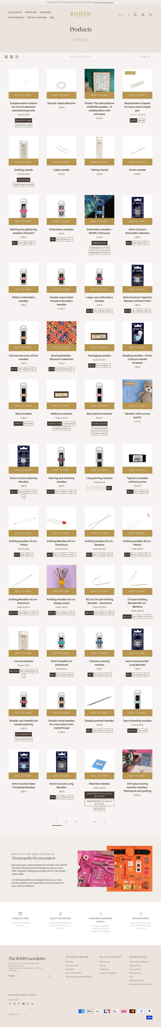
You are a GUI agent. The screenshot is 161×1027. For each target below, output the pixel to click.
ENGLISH (14, 1014)
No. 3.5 (52, 613)
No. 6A (92, 365)
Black (141, 120)
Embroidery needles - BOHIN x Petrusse (99, 231)
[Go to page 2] (104, 822)
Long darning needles (99, 478)
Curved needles (23, 661)
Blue (51, 369)
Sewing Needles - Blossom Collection (61, 357)
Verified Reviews (136, 980)
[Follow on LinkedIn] (32, 1003)
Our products (15, 12)
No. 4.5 (67, 613)
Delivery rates (135, 973)
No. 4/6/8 (143, 730)
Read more (80, 39)
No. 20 (97, 311)
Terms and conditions (103, 2)
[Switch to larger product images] (6, 57)
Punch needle (137, 170)
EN (120, 14)
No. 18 (89, 311)
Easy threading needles (137, 720)
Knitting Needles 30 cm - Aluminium (61, 542)
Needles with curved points (137, 415)
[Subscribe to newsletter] (49, 976)
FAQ (131, 976)
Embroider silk (99, 243)
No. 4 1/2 (67, 554)
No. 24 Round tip (23, 734)
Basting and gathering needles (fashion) (23, 231)
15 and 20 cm (69, 423)
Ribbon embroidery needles (23, 299)
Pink (58, 369)
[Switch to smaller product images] (11, 57)
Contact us (104, 961)
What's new (31, 12)
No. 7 (135, 243)
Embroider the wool (99, 252)
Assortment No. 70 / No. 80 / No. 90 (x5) (99, 802)
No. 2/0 (22, 491)
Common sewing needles (99, 662)
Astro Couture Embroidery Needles (137, 231)
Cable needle (61, 170)
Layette (18, 423)
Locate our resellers (108, 973)
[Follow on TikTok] (28, 1003)
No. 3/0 (50, 491)
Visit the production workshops (78, 976)
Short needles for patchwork (61, 662)
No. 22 (105, 311)
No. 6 (127, 554)
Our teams (69, 969)
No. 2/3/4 (132, 730)
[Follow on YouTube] (23, 1003)
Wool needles (23, 413)
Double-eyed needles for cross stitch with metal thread (61, 724)
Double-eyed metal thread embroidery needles (61, 300)
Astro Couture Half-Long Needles (137, 662)
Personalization (16, 17)
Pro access (13, 999)
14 (94, 821)
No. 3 (21, 243)
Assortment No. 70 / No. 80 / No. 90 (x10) (99, 795)
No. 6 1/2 (135, 554)
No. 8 (143, 554)
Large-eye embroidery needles (99, 299)
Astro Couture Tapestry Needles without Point (137, 299)
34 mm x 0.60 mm (99, 423)
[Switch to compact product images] (16, 57)
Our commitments (73, 973)
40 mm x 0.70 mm (99, 433)
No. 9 (142, 243)
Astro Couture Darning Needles (23, 479)
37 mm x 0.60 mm (99, 428)
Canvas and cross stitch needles (23, 357)
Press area (104, 969)
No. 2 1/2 (58, 554)
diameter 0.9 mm (23, 125)
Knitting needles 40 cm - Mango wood (61, 601)
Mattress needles (61, 413)
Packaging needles (99, 355)
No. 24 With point (24, 739)
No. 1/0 (14, 491)
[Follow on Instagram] (14, 1003)
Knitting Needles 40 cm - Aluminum (23, 601)
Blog (52, 17)
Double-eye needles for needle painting (23, 722)
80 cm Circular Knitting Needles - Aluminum (99, 601)
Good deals (45, 12)
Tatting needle (99, 170)
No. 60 (97, 808)
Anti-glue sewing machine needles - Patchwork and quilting (137, 787)
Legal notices (135, 965)
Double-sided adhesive (61, 103)
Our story (69, 961)
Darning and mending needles (61, 479)
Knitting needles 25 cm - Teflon (23, 542)
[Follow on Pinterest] (19, 1003)
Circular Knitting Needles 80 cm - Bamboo (137, 603)
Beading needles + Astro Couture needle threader (137, 359)
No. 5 (28, 243)
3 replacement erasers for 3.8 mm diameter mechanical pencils (23, 106)
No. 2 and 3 (26, 671)
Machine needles (99, 783)
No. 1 (15, 243)
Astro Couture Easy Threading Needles (23, 785)
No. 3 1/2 (97, 554)
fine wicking (23, 179)
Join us (102, 965)
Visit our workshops (37, 17)
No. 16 (21, 369)
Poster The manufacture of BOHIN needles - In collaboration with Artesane (99, 108)
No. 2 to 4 (14, 671)
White (133, 120)
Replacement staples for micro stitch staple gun (137, 106)
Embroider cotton (99, 248)
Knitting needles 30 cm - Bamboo (99, 542)
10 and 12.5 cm (54, 423)
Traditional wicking (23, 184)
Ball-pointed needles (99, 413)
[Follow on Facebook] (10, 1003)
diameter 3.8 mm (23, 120)
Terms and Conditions (138, 961)
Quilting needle (23, 170)
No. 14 (14, 369)
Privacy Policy (135, 969)
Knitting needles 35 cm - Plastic (137, 542)
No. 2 (50, 554)
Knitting (28, 423)
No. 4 (107, 365)
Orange (66, 369)
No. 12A (100, 365)
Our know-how (71, 965)
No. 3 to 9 (32, 491)
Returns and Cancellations (140, 984)
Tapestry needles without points (137, 479)
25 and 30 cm (59, 428)
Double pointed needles (99, 720)
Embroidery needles (61, 229)
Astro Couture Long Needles (62, 785)
